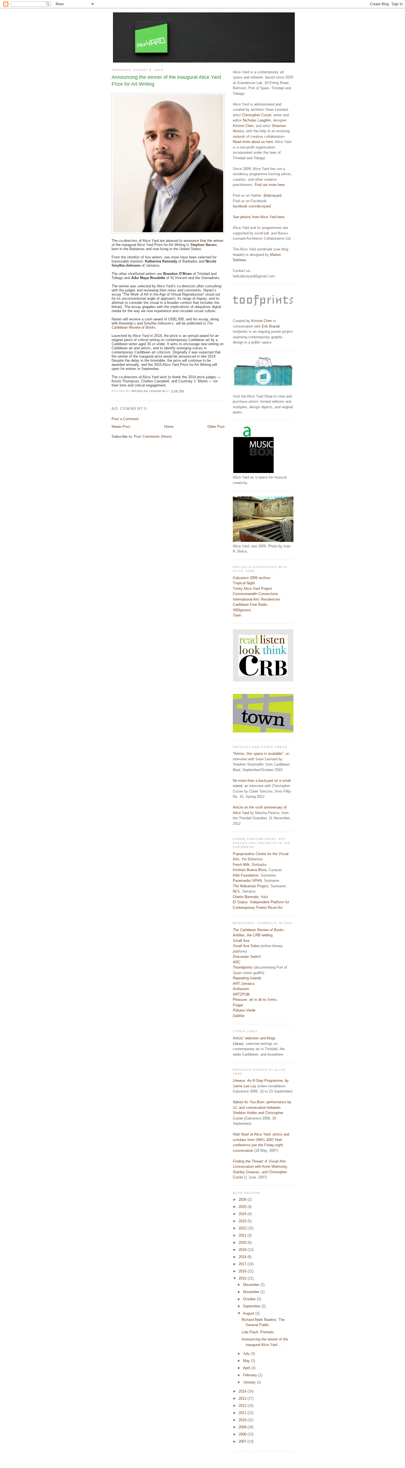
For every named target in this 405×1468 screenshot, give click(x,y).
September (252, 1306)
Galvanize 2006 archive (251, 578)
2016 (243, 1271)
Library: (239, 1044)
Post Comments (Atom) (153, 436)
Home (169, 427)
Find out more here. (270, 185)
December (251, 1285)
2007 (243, 1441)
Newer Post (121, 427)
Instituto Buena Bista (249, 870)
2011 (243, 1413)
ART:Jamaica (243, 984)
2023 (243, 1221)
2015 (243, 1278)
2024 (243, 1214)
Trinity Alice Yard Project (252, 588)
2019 (243, 1250)
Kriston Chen (243, 126)
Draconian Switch (247, 957)
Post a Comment (125, 419)
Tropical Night (244, 583)
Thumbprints (243, 967)
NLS (236, 891)
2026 (243, 1199)
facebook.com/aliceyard (252, 206)
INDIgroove (242, 610)
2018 (243, 1257)
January (250, 1382)
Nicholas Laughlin (257, 120)
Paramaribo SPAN (247, 880)
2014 (243, 1391)
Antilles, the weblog (252, 935)
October (250, 1299)
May (247, 1361)
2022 (243, 1228)
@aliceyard (272, 195)
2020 (243, 1242)
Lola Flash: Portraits (258, 1332)
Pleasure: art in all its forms (255, 999)
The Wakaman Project (250, 886)
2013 (243, 1398)
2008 (243, 1434)
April (247, 1368)
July (247, 1353)
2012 (243, 1406)
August (249, 1313)
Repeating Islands (247, 978)
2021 (243, 1235)
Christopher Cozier (256, 115)
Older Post (216, 427)
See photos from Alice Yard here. (259, 217)
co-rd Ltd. (262, 233)
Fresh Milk (241, 865)
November (251, 1292)
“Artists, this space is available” (258, 753)
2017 (243, 1264)
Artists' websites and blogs (254, 1038)
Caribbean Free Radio (250, 604)
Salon (246, 946)
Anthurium (241, 989)
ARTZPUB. (242, 994)
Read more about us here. (253, 142)
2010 (243, 1420)
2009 (243, 1427)
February (250, 1375)
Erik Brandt (271, 326)
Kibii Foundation (245, 875)
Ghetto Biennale (245, 897)
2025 (243, 1207)
